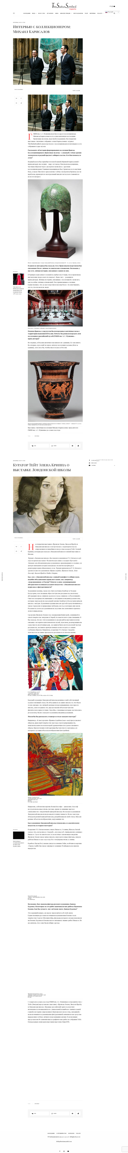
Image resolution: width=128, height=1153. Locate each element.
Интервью (15, 22)
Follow (78, 1133)
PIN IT (55, 114)
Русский (110, 12)
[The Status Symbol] (64, 6)
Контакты (71, 1133)
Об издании (51, 1133)
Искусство (22, 22)
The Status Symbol (18, 89)
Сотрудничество (61, 1133)
